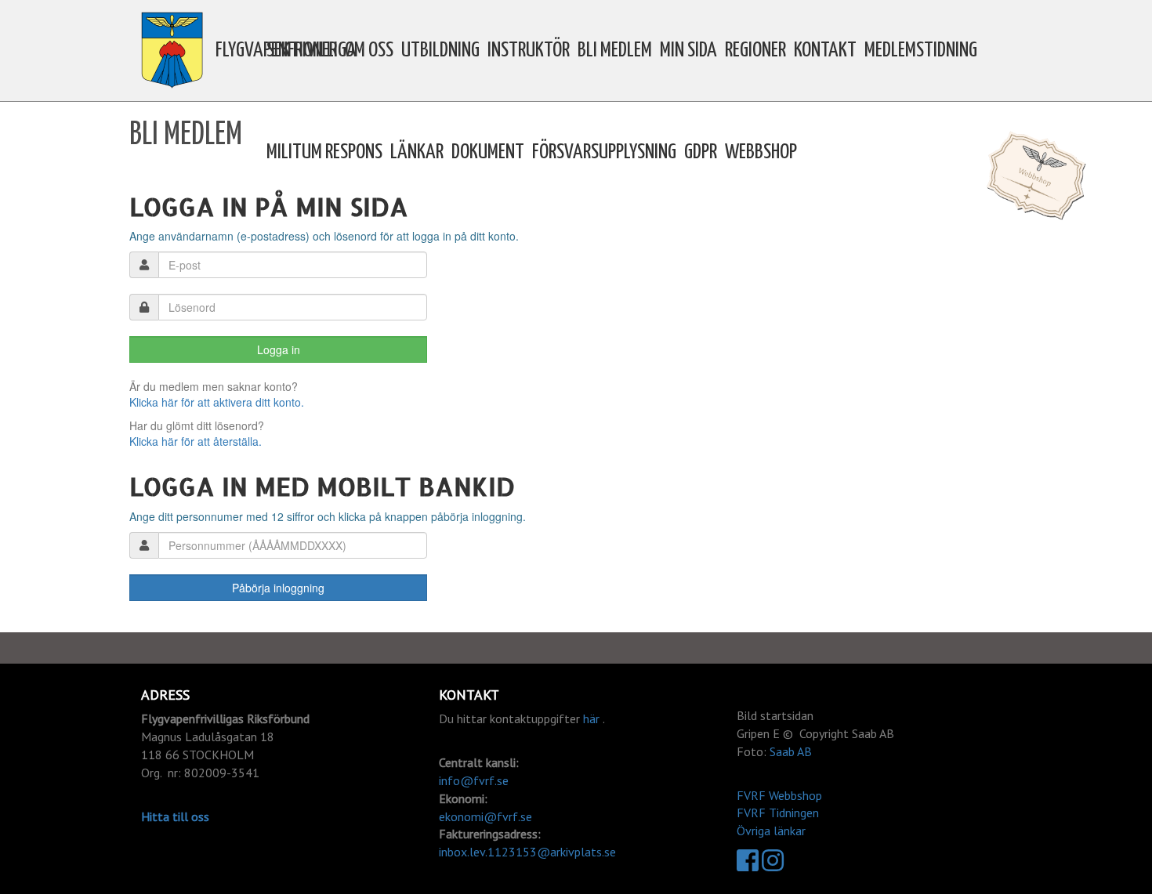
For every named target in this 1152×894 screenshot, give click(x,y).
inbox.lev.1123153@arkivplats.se (527, 852)
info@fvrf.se (474, 780)
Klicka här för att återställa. (195, 441)
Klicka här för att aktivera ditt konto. (216, 402)
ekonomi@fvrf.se (485, 816)
